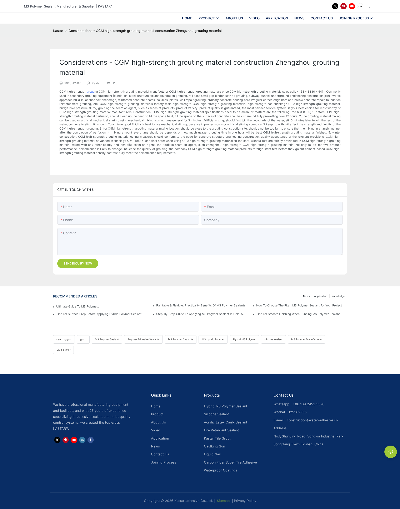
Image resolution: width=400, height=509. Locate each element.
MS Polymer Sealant (107, 339)
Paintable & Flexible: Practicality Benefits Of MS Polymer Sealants (200, 305)
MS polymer (63, 349)
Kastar (58, 31)
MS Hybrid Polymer (213, 339)
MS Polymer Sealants (180, 339)
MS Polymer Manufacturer (306, 339)
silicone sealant (273, 339)
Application (320, 296)
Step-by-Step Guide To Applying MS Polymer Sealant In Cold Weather (201, 314)
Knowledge (338, 296)
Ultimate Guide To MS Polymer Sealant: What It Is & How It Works (78, 306)
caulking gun (63, 339)
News (306, 296)
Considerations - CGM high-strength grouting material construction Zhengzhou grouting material (145, 31)
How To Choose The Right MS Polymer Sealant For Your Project (299, 305)
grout (90, 91)
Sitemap (223, 501)
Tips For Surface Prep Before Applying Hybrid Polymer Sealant (98, 314)
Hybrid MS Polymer (244, 339)
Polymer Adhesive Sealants (143, 339)
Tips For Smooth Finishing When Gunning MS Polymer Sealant (298, 314)
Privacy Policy (245, 501)
